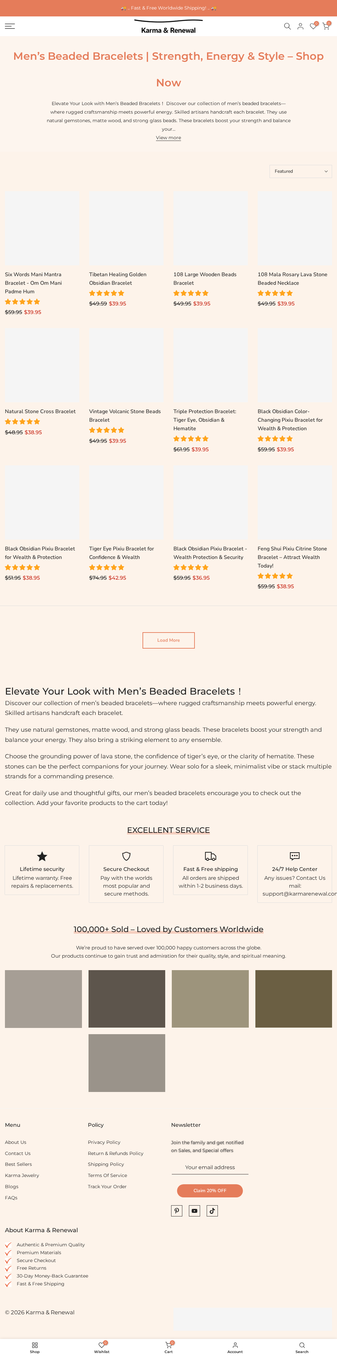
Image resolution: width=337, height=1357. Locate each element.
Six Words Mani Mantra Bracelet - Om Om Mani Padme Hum (33, 283)
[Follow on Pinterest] (176, 1210)
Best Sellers (18, 1164)
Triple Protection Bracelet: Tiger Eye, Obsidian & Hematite (204, 420)
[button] (23, 301)
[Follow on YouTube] (194, 1210)
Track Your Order (107, 1187)
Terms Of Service (107, 1175)
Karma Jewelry (22, 1175)
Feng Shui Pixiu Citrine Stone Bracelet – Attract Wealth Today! (292, 557)
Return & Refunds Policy (115, 1153)
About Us (15, 1142)
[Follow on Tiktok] (212, 1210)
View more (168, 138)
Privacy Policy (104, 1142)
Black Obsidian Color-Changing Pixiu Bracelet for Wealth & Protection (290, 420)
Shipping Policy (106, 1164)
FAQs (11, 1198)
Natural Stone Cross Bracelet (40, 411)
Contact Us (18, 1153)
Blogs (11, 1187)
